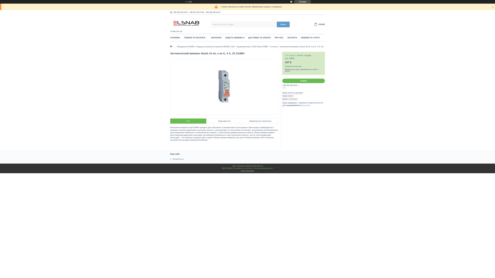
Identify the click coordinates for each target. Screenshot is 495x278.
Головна (175, 38)
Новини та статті (310, 38)
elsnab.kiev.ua (178, 159)
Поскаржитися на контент (242, 168)
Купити (303, 81)
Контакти (216, 38)
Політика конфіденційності (263, 168)
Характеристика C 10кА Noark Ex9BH (252, 47)
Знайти (283, 24)
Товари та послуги (194, 38)
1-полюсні (274, 47)
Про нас (279, 38)
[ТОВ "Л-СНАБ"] (190, 22)
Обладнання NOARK (186, 47)
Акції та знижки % (234, 38)
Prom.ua (260, 166)
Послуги (292, 38)
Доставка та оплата (259, 38)
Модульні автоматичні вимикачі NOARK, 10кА (215, 47)
